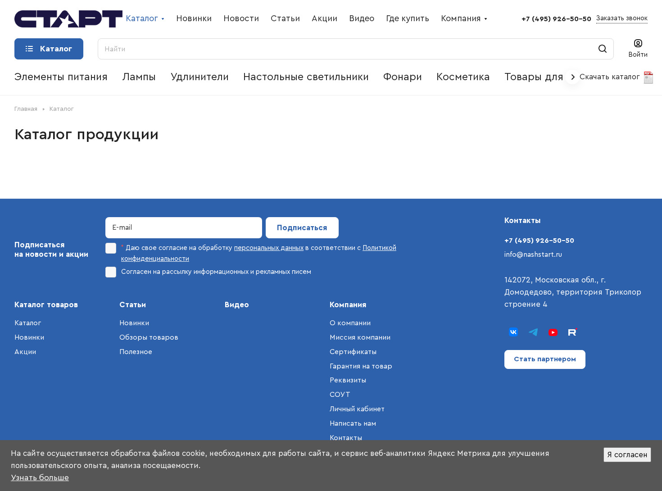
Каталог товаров (46, 305)
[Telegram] (533, 332)
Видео (237, 305)
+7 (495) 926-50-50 (556, 19)
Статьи (132, 305)
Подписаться (302, 228)
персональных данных (269, 248)
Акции (25, 351)
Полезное (135, 351)
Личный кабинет (357, 409)
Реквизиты (348, 380)
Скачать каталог (611, 77)
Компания (348, 305)
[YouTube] (553, 332)
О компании (350, 323)
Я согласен (627, 455)
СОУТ (340, 394)
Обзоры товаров (148, 337)
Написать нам (353, 423)
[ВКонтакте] (513, 332)
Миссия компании (360, 337)
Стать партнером (545, 359)
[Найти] (602, 48)
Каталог (27, 323)
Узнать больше (40, 477)
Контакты (346, 437)
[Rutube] (573, 332)
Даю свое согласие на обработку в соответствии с (258, 253)
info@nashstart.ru (533, 254)
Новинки (29, 337)
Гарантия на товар (361, 366)
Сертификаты (353, 351)
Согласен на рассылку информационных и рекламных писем (216, 271)
